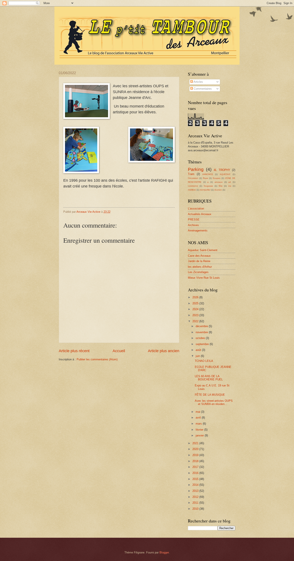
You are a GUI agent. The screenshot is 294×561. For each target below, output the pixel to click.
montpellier (205, 190)
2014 (195, 484)
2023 (195, 315)
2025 (195, 303)
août (199, 350)
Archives (193, 225)
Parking (196, 169)
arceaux (219, 182)
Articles (198, 81)
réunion (218, 190)
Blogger (164, 552)
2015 (195, 479)
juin (198, 356)
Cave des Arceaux (199, 255)
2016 (195, 473)
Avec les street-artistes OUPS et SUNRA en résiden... (214, 402)
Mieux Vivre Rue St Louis (204, 277)
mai (198, 411)
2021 (195, 443)
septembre (203, 344)
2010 (195, 508)
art (229, 182)
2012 (195, 496)
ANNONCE (207, 174)
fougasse (208, 186)
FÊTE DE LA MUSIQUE (210, 394)
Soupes (216, 178)
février (200, 429)
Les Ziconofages (198, 272)
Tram (191, 174)
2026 (195, 297)
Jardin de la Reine (199, 261)
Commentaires (202, 88)
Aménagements (197, 230)
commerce (193, 186)
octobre (201, 338)
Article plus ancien (163, 351)
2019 (195, 455)
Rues (205, 178)
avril (199, 417)
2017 (195, 467)
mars (199, 423)
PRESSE (194, 219)
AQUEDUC (225, 174)
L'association (196, 208)
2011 (195, 502)
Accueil (119, 351)
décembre (202, 326)
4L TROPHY (222, 170)
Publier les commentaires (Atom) (97, 359)
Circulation (193, 178)
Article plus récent (74, 351)
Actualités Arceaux (199, 214)
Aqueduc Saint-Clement (202, 250)
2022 (195, 321)
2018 (195, 461)
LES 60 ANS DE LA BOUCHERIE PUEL (209, 378)
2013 (195, 490)
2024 (195, 309)
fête (221, 186)
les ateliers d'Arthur (200, 266)
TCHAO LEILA (204, 361)
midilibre (192, 190)
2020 (195, 449)
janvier (200, 435)
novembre (202, 332)
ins (229, 186)
